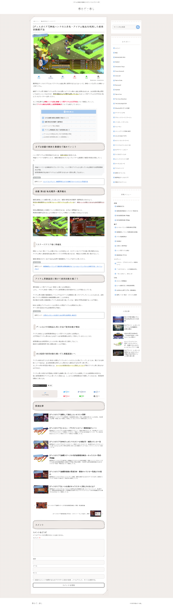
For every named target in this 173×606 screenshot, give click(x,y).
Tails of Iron (118, 94)
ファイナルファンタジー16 (122, 145)
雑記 (116, 52)
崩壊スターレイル (120, 173)
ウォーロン (118, 126)
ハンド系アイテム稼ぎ (123, 250)
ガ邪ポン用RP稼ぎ (122, 246)
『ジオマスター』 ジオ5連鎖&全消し (127, 269)
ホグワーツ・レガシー (121, 149)
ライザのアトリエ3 (120, 154)
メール (35, 566)
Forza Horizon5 (119, 71)
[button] (98, 77)
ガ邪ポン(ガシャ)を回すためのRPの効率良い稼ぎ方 (59, 315)
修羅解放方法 (120, 206)
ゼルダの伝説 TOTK (121, 136)
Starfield (117, 89)
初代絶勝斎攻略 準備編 (123, 215)
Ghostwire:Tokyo (120, 66)
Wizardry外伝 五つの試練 (122, 108)
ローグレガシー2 (120, 163)
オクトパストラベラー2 (121, 140)
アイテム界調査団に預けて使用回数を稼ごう (57, 130)
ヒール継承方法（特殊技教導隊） (126, 285)
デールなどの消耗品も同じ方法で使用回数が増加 (57, 134)
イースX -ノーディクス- (122, 122)
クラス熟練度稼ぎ (122, 236)
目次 (67, 111)
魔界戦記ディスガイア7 (40, 385)
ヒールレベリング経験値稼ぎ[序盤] (126, 227)
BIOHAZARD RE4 (120, 57)
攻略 (51, 385)
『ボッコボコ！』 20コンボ (124, 273)
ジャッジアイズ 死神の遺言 (123, 131)
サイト (35, 573)
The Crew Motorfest (121, 99)
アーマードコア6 (120, 112)
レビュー (117, 48)
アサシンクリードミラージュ (123, 117)
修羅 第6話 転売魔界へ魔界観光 (54, 122)
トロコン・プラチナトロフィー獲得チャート (127, 263)
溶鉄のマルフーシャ (121, 182)
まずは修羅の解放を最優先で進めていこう (57, 118)
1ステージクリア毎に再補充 (51, 126)
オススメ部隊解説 (122, 281)
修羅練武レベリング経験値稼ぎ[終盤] (127, 232)
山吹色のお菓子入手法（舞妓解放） (127, 290)
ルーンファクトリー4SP (122, 159)
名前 (34, 559)
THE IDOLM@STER (121, 103)
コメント (36, 537)
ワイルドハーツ (119, 168)
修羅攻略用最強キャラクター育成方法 (127, 211)
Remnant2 (118, 85)
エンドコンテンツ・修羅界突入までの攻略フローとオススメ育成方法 (65, 181)
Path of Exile (118, 80)
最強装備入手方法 (122, 255)
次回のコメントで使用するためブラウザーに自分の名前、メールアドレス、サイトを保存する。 (66, 580)
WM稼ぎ (119, 241)
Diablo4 (117, 62)
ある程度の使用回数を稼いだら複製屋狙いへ (56, 137)
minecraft (117, 76)
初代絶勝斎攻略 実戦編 (123, 220)
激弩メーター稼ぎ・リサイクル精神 (127, 295)
